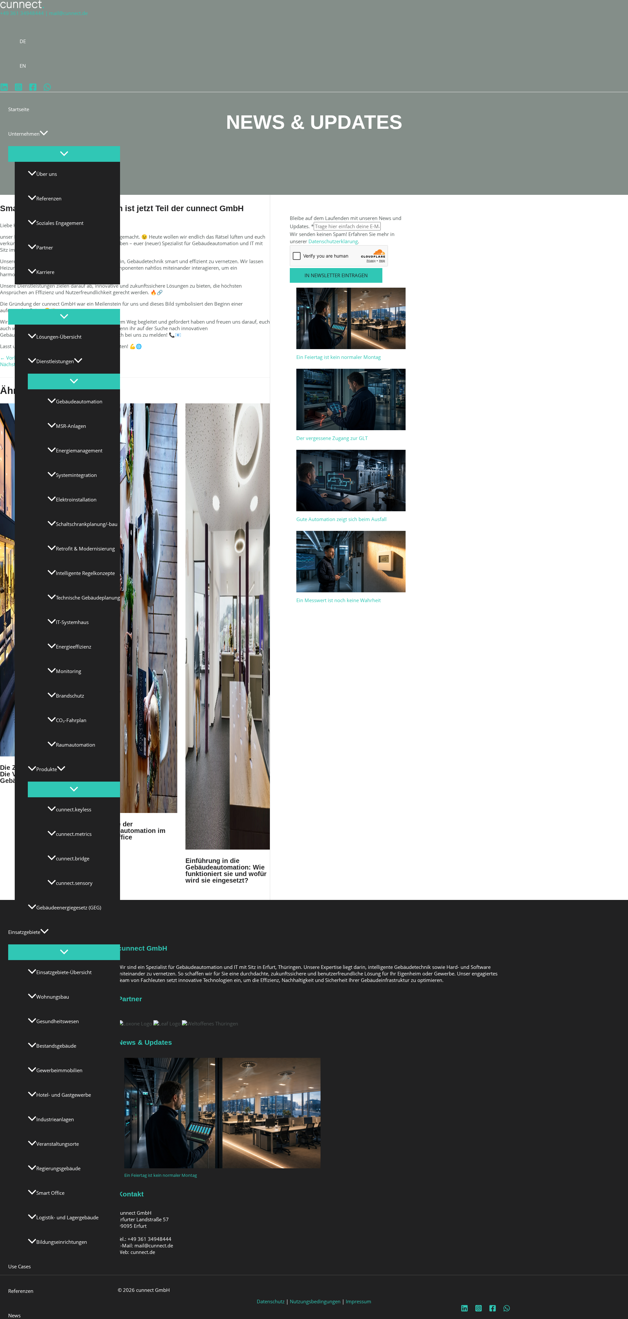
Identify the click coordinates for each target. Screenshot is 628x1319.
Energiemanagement (79, 450)
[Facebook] (33, 89)
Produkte (46, 769)
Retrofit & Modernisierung (85, 548)
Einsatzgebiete (24, 932)
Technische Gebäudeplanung (88, 597)
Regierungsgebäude (58, 1168)
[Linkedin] (4, 89)
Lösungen (19, 296)
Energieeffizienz (73, 646)
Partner (44, 247)
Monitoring (68, 671)
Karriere (45, 272)
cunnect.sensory (74, 883)
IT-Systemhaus (72, 622)
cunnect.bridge (72, 858)
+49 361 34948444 (22, 13)
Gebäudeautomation (79, 401)
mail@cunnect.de (68, 13)
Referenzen (48, 198)
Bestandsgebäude (56, 1045)
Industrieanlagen (55, 1119)
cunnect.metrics (74, 834)
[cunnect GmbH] (22, 6)
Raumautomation (75, 744)
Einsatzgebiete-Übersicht (64, 972)
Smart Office (50, 1193)
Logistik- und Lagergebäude (67, 1217)
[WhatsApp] (47, 89)
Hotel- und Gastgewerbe (63, 1094)
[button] (44, 134)
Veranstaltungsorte (57, 1144)
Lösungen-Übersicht (58, 336)
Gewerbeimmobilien (59, 1070)
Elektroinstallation (76, 499)
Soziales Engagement (59, 223)
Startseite (18, 109)
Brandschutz (70, 695)
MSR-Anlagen (71, 426)
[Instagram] (18, 89)
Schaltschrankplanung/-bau (86, 524)
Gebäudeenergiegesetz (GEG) (68, 907)
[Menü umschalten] (64, 154)
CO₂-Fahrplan (71, 720)
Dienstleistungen (55, 361)
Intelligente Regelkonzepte (85, 573)
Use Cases (19, 1266)
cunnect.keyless (73, 809)
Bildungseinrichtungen (61, 1242)
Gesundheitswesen (57, 1021)
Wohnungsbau (52, 996)
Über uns (46, 174)
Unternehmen (24, 133)
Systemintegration (76, 475)
